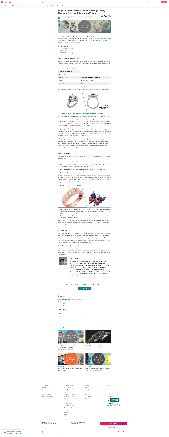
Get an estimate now (94, 250)
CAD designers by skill (68, 401)
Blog (107, 387)
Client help (108, 392)
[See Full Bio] (81, 276)
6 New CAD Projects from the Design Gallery (96, 345)
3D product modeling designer (96, 233)
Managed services (46, 387)
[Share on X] (105, 16)
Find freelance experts (68, 385)
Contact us (87, 394)
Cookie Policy (17, 433)
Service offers (66, 389)
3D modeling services (46, 394)
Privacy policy (88, 398)
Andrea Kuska (61, 349)
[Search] (148, 2)
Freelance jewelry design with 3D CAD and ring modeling (77, 185)
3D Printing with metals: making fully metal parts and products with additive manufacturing (85, 227)
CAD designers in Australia (69, 410)
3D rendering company (98, 177)
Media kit (87, 389)
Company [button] (87, 383)
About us (87, 385)
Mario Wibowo (63, 17)
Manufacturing (52, 5)
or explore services (113, 427)
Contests (36, 5)
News (58, 5)
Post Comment (62, 324)
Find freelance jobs (67, 387)
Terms (66, 432)
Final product (63, 52)
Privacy (62, 432)
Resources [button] (108, 383)
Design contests (45, 389)
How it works (45, 385)
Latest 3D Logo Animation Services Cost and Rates (97, 368)
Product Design (43, 5)
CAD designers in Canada (69, 405)
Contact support (109, 385)
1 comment (71, 17)
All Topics (64, 5)
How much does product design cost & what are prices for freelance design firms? (83, 113)
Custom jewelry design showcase (71, 68)
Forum (107, 389)
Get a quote (164, 2)
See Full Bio (77, 275)
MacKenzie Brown (90, 347)
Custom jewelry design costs (66, 48)
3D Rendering (29, 5)
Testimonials (87, 392)
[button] (26, 2)
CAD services (45, 392)
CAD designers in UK (68, 407)
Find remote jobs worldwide (69, 394)
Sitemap (65, 414)
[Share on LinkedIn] (107, 16)
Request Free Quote (84, 288)
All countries (66, 412)
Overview (7, 5)
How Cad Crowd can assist (66, 53)
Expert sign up (109, 396)
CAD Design (13, 5)
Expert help (108, 394)
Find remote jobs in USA (69, 396)
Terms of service (88, 396)
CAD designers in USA (68, 403)
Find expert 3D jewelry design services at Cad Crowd (76, 150)
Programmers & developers (47, 396)
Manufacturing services (47, 398)
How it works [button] (45, 383)
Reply (63, 305)
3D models (66, 398)
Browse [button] (65, 383)
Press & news (88, 387)
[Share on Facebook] (102, 16)
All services (44, 401)
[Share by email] (110, 16)
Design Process (63, 50)
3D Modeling (21, 5)
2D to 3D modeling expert (83, 118)
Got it (5, 432)
